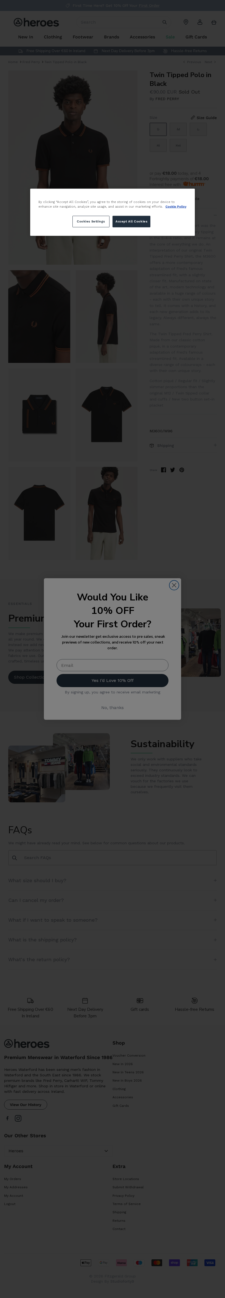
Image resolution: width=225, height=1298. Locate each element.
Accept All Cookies (131, 221)
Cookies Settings (91, 221)
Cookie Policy (175, 206)
